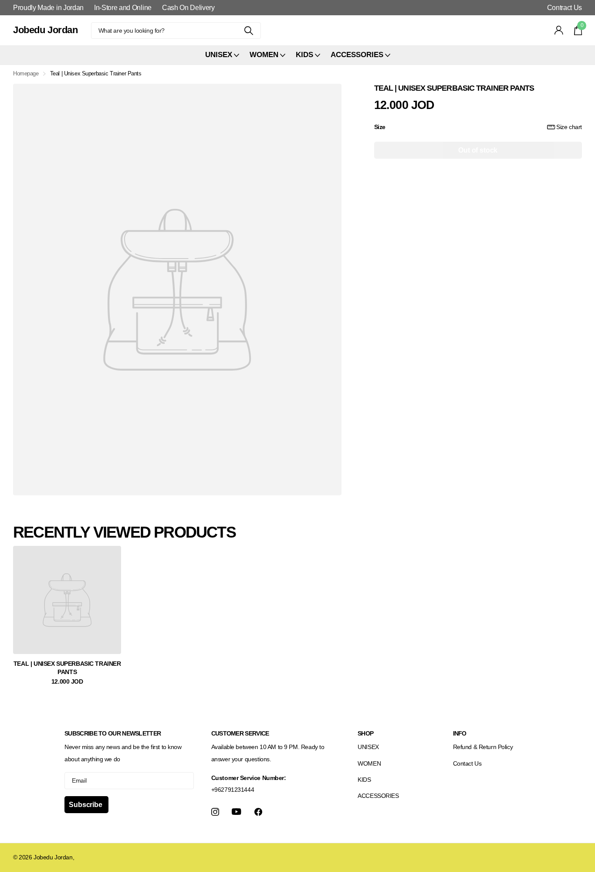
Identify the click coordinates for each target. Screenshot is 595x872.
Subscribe (86, 804)
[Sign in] (559, 30)
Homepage (26, 73)
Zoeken (249, 30)
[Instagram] (215, 812)
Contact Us (467, 763)
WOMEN (369, 763)
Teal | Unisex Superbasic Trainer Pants (67, 667)
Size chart (569, 126)
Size (478, 126)
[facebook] (258, 812)
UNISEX (368, 746)
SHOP (365, 733)
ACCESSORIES (378, 795)
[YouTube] (236, 811)
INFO (460, 733)
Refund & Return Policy (483, 746)
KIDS (364, 779)
